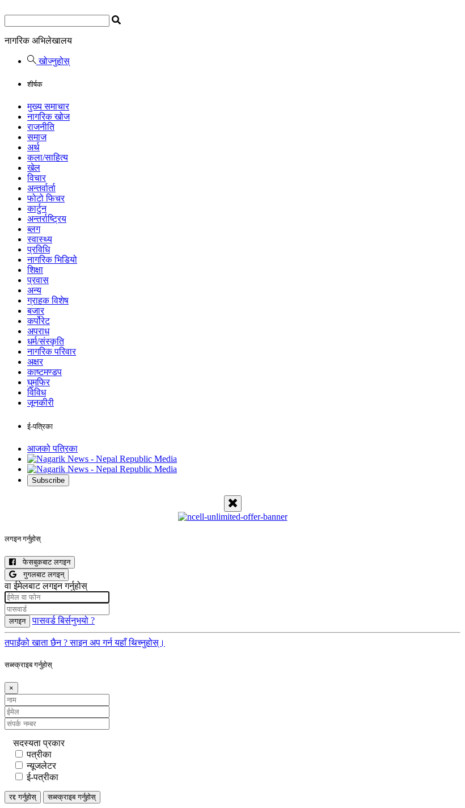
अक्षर (35, 362)
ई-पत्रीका (42, 777)
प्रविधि (38, 249)
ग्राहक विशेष (48, 300)
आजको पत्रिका (52, 448)
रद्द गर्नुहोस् (22, 797)
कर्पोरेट (38, 321)
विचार (36, 178)
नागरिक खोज (48, 116)
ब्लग (33, 229)
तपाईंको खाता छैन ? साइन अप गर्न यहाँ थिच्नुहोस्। (85, 642)
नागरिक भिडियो (52, 259)
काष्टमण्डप (44, 372)
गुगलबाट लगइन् (40, 574)
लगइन (17, 621)
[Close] (233, 503)
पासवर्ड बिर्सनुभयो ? (63, 620)
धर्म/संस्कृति (45, 341)
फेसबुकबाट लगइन (43, 562)
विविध (36, 392)
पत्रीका (39, 754)
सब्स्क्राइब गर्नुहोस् (72, 797)
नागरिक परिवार (51, 351)
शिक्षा (35, 270)
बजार (35, 310)
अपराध (38, 331)
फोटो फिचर (46, 198)
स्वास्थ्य (39, 239)
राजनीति (40, 127)
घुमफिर (38, 382)
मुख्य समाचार (48, 106)
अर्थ (33, 147)
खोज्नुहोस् (53, 61)
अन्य (34, 290)
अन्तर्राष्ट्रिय (46, 219)
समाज (36, 137)
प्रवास (38, 280)
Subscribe (48, 480)
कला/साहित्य (47, 157)
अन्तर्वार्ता (41, 188)
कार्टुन (36, 208)
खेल (33, 167)
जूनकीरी (40, 402)
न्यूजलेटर (41, 766)
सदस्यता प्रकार (39, 743)
